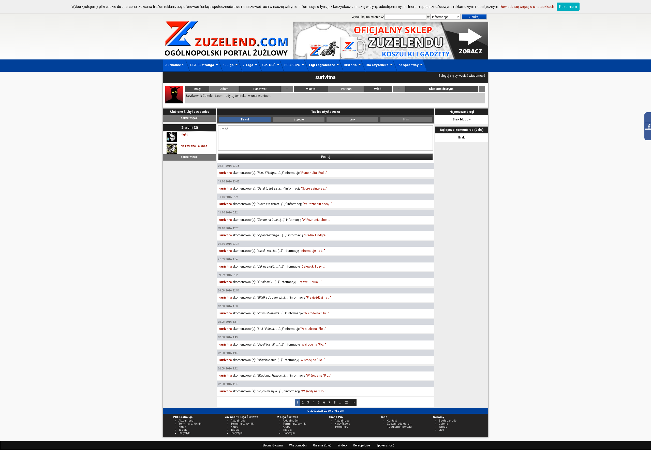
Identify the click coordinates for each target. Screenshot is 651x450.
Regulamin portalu (399, 426)
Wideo (342, 445)
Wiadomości (298, 445)
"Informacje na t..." (312, 251)
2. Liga (248, 65)
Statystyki (184, 433)
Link (352, 119)
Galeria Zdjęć (322, 445)
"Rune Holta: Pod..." (313, 173)
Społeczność (385, 445)
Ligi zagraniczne (322, 65)
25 (347, 402)
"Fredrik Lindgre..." (316, 235)
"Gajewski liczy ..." (313, 266)
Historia (350, 65)
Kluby (182, 426)
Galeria (443, 423)
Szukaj (474, 17)
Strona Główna (272, 445)
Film (406, 119)
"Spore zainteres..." (314, 188)
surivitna (225, 173)
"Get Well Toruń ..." (309, 282)
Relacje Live (361, 445)
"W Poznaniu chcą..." (317, 204)
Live (441, 429)
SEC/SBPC (292, 65)
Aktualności (174, 65)
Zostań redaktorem (399, 423)
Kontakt (392, 420)
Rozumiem (568, 7)
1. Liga (228, 65)
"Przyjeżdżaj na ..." (318, 297)
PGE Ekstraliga (202, 65)
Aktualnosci (342, 420)
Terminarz (341, 426)
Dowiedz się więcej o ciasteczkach (527, 7)
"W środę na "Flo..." (316, 313)
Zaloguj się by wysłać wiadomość (461, 75)
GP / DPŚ (268, 65)
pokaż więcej (189, 118)
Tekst (245, 119)
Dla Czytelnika (377, 65)
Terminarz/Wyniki (190, 423)
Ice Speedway (408, 65)
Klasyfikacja (342, 423)
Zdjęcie (298, 119)
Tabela (183, 429)
